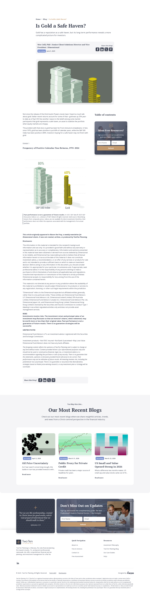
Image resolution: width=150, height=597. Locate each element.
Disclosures (62, 573)
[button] (97, 49)
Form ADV (52, 573)
